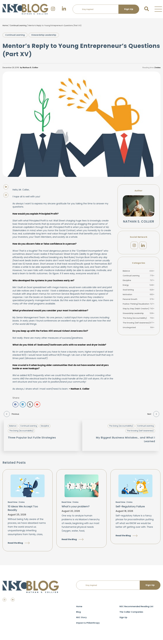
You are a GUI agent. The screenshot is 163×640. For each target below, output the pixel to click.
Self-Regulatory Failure (130, 506)
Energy (138, 285)
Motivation (138, 294)
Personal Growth (138, 299)
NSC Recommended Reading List (136, 606)
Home (5, 25)
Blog (78, 611)
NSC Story (81, 617)
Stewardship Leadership (43, 34)
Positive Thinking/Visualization (138, 304)
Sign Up (123, 617)
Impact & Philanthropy (88, 622)
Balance (138, 271)
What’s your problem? (76, 506)
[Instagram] (134, 245)
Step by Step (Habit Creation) (138, 308)
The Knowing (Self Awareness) (138, 322)
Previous (15, 414)
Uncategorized (138, 327)
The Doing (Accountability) (138, 318)
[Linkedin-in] (13, 600)
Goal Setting (138, 289)
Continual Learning (18, 25)
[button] (158, 9)
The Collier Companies (131, 611)
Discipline (138, 280)
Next (149, 414)
